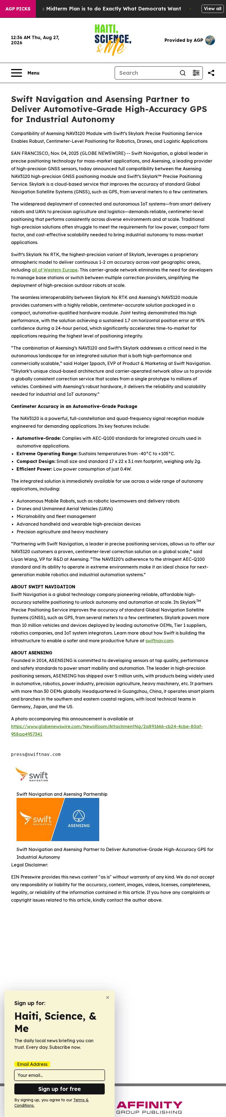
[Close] (107, 997)
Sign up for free (59, 1088)
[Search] (182, 73)
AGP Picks (18, 9)
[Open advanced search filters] (196, 73)
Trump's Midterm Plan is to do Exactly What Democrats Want (103, 9)
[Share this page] (211, 72)
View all (212, 8)
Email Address (32, 1064)
